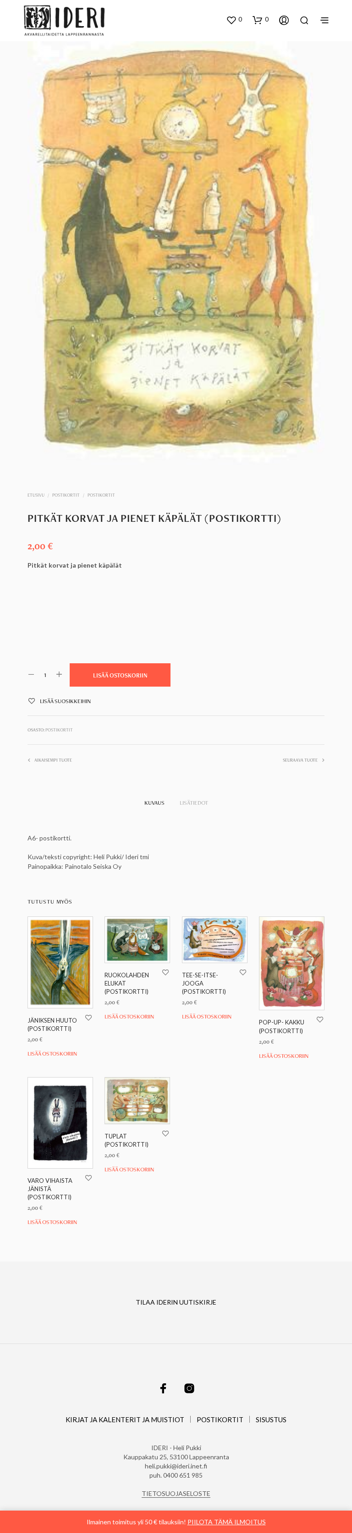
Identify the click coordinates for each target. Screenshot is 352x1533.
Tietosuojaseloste (176, 1493)
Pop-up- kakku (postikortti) (281, 1027)
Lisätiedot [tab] (194, 803)
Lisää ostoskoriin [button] (52, 1054)
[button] (234, 19)
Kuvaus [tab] (154, 803)
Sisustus (271, 1419)
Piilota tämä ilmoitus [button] (226, 1522)
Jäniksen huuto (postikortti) (52, 1024)
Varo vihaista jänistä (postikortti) (50, 1189)
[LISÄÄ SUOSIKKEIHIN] (88, 1017)
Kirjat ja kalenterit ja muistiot (125, 1419)
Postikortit (66, 495)
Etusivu (36, 495)
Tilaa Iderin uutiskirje (176, 1302)
